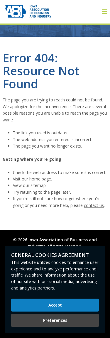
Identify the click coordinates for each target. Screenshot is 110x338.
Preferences (55, 320)
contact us (94, 205)
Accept (55, 305)
